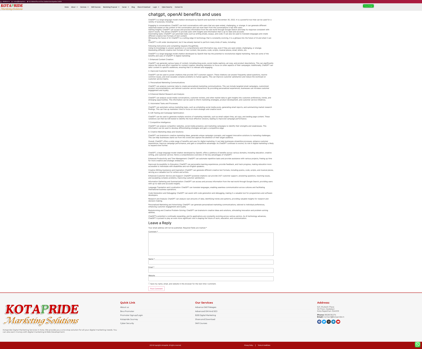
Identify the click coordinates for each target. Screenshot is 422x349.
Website (151, 275)
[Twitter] (324, 322)
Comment (153, 232)
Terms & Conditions (264, 345)
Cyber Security (167, 7)
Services (83, 7)
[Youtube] (338, 322)
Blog (133, 7)
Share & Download (143, 7)
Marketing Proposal (110, 7)
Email (151, 267)
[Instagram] (329, 322)
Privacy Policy (248, 345)
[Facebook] (319, 322)
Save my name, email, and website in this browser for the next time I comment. (183, 284)
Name (151, 259)
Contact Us (179, 7)
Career (124, 7)
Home (67, 7)
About (73, 7)
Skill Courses (96, 7)
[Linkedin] (333, 322)
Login (155, 7)
